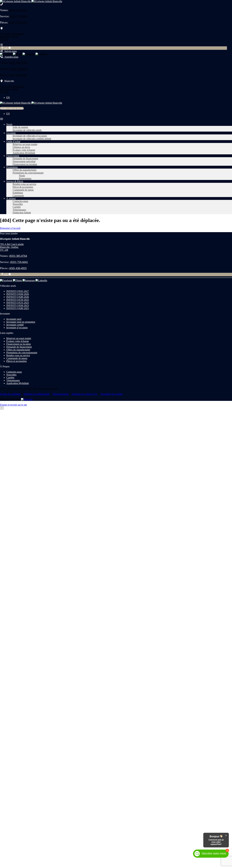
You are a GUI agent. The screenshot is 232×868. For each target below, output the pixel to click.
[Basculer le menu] (1, 44)
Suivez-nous (10, 51)
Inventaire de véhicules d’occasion (30, 135)
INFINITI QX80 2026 (17, 297)
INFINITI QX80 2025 (17, 308)
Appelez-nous (10, 57)
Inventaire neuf (13, 319)
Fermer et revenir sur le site (13, 404)
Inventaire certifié (15, 324)
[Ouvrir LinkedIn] (41, 54)
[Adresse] (1, 28)
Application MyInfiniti (24, 152)
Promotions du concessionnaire (28, 172)
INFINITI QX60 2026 (17, 294)
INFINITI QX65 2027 (17, 291)
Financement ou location (25, 164)
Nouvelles (18, 204)
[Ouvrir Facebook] (6, 54)
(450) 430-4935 (18, 22)
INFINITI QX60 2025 (17, 305)
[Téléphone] (1, 4)
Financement (12, 155)
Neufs (9, 124)
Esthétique (18, 192)
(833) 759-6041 (19, 16)
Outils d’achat (13, 141)
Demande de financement (25, 158)
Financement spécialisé (24, 161)
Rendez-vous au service (12, 108)
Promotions (12, 167)
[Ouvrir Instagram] (29, 54)
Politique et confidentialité (37, 394)
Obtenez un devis (21, 147)
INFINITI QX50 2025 (17, 299)
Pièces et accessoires (16, 361)
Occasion (11, 133)
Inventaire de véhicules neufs (27, 130)
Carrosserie (18, 195)
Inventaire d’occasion (17, 327)
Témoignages (19, 209)
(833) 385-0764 (18, 10)
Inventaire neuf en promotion (20, 322)
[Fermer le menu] (1, 119)
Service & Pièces (14, 181)
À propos (11, 198)
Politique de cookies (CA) (85, 394)
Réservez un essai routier (25, 144)
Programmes (25, 178)
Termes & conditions (10, 394)
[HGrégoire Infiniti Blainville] (31, 1)
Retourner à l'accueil (10, 228)
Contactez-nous (20, 201)
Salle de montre (20, 127)
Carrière (17, 207)
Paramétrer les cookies (112, 394)
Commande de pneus (23, 189)
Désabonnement (61, 394)
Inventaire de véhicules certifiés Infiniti (32, 138)
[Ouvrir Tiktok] (17, 54)
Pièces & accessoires (23, 187)
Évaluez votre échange (24, 150)
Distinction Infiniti (22, 212)
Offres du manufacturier (24, 170)
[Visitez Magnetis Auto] (27, 399)
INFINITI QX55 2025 (17, 302)
